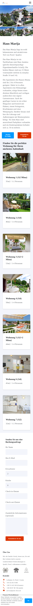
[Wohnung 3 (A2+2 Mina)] (16, 235)
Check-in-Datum (12, 491)
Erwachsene (10, 469)
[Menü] (30, 2)
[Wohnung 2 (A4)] (16, 195)
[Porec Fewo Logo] (5, 3)
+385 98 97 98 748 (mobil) (15, 588)
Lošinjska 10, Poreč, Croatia (15, 580)
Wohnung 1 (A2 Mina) (16, 177)
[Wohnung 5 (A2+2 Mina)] (16, 316)
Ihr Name (9, 447)
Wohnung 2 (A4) (13, 218)
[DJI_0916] (25, 31)
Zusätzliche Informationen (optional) (16, 514)
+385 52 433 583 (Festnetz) (15, 585)
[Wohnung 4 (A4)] (16, 275)
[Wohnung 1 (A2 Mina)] (16, 154)
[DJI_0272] (8, 31)
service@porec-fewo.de (14, 590)
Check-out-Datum (13, 502)
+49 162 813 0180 (12, 582)
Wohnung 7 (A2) (13, 419)
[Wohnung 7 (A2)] (16, 397)
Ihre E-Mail (10, 458)
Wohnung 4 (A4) (13, 298)
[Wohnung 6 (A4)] (16, 356)
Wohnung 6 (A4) (13, 379)
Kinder (8, 480)
